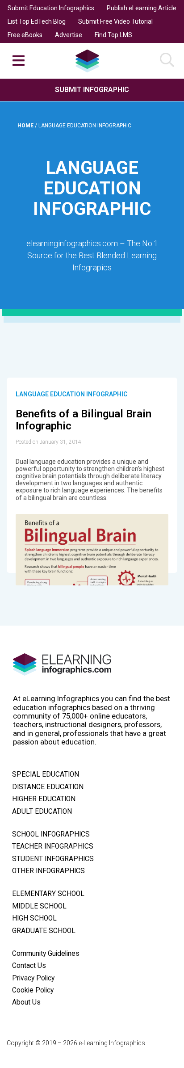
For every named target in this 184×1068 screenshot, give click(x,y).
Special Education (45, 774)
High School (34, 918)
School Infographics (51, 834)
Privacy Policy (33, 978)
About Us (26, 1002)
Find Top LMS (113, 34)
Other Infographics (48, 871)
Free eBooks (25, 34)
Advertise (68, 34)
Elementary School (48, 894)
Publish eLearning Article (141, 8)
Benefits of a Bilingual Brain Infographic (83, 420)
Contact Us (29, 966)
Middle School (39, 906)
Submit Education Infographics (51, 8)
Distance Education (48, 787)
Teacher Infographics (52, 846)
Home (26, 125)
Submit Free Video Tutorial (115, 21)
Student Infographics (53, 859)
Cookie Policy (33, 990)
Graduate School (43, 931)
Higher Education (43, 799)
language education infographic (71, 394)
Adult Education (42, 811)
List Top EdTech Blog (37, 21)
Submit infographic (92, 89)
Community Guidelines (45, 954)
